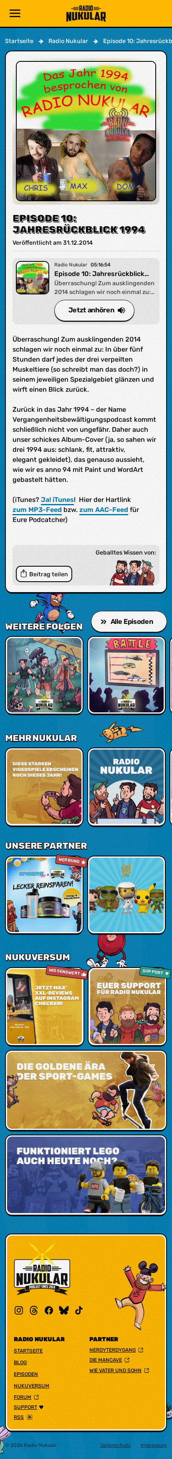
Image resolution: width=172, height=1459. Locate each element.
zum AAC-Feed (103, 510)
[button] (15, 13)
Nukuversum (31, 1386)
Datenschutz (115, 1445)
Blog (20, 1362)
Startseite (28, 1351)
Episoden (26, 1374)
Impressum (154, 1445)
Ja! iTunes (57, 500)
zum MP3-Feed (37, 510)
